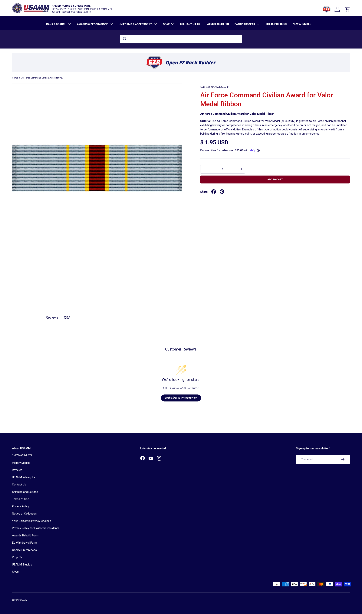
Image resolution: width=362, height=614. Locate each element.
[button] (348, 9)
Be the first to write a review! (181, 397)
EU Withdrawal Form (24, 542)
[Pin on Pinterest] (222, 191)
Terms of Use (20, 499)
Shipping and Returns (25, 492)
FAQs (15, 571)
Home (15, 78)
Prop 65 (17, 557)
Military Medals (21, 463)
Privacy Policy (20, 506)
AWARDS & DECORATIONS (92, 24)
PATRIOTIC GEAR (245, 24)
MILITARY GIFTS (190, 23)
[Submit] (124, 39)
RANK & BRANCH (56, 24)
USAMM (23, 600)
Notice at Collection (24, 513)
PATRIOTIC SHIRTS (217, 23)
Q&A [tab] (67, 317)
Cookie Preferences (24, 550)
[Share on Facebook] (213, 191)
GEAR (166, 24)
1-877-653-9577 (22, 455)
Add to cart (275, 179)
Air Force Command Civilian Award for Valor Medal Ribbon (42, 78)
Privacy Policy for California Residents (35, 528)
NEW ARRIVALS (302, 23)
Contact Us (19, 484)
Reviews (17, 470)
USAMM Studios (22, 564)
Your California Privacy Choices (31, 521)
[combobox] (181, 39)
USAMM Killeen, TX (23, 477)
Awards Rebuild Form (25, 535)
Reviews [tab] (52, 317)
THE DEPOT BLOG (276, 23)
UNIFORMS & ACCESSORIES (136, 24)
